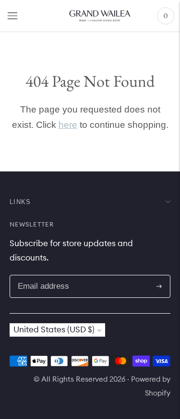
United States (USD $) (54, 329)
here (68, 125)
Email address (52, 276)
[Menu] (12, 15)
